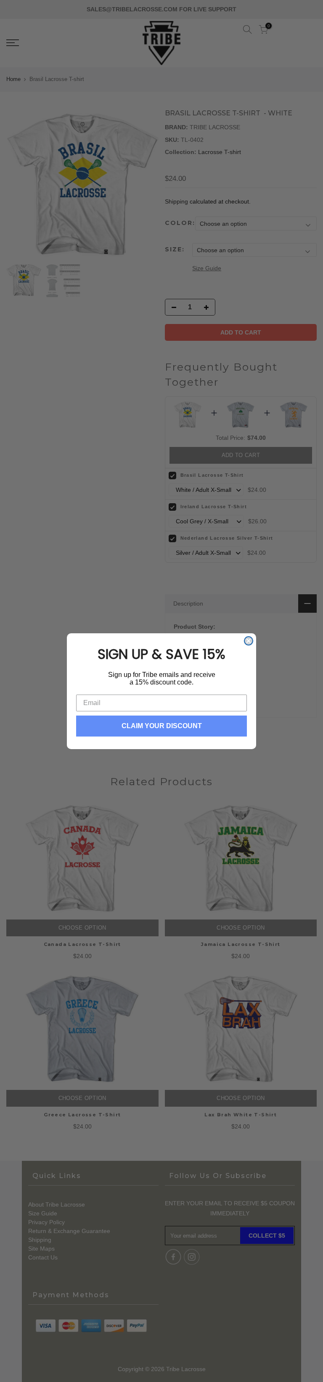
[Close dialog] (248, 641)
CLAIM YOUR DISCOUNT (162, 725)
